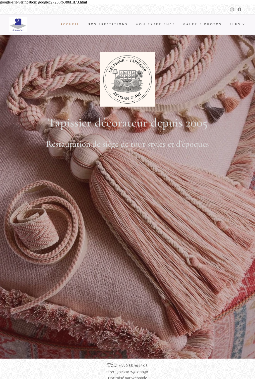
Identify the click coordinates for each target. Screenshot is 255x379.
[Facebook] (239, 9)
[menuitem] (71, 24)
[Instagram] (232, 9)
